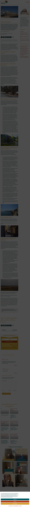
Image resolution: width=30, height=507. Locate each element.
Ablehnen (15, 501)
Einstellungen (15, 503)
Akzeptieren (15, 499)
